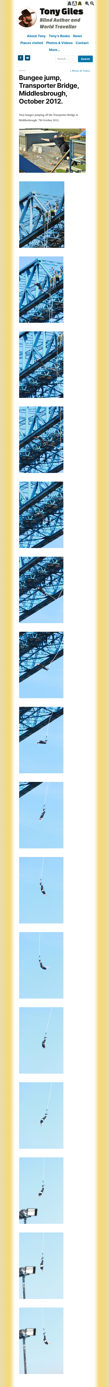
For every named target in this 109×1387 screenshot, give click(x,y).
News (77, 36)
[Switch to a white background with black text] (69, 3)
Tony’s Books (59, 36)
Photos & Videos (59, 43)
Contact (82, 43)
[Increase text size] (87, 3)
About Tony (36, 36)
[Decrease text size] (92, 3)
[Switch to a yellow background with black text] (79, 3)
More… (54, 50)
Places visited (31, 43)
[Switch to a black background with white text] (74, 3)
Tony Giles (61, 11)
